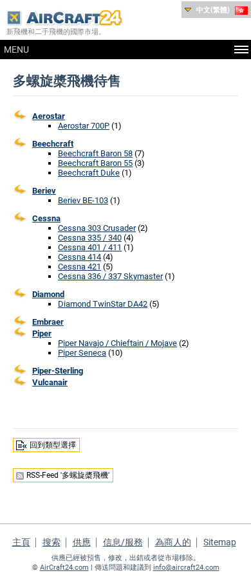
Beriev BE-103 (83, 200)
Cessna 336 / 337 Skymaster (110, 276)
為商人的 (173, 542)
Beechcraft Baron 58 (95, 153)
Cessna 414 (79, 257)
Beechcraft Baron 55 (95, 163)
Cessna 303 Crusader (97, 228)
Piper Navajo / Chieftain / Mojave (117, 343)
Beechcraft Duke (89, 172)
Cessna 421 (79, 266)
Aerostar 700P (83, 126)
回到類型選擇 (53, 445)
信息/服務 (123, 542)
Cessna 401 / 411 (90, 247)
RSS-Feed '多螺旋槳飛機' (67, 475)
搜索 (51, 542)
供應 (82, 542)
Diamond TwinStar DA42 (102, 304)
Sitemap (219, 542)
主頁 (21, 542)
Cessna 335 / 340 (90, 237)
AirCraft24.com (64, 567)
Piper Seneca (82, 353)
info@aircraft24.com (186, 567)
